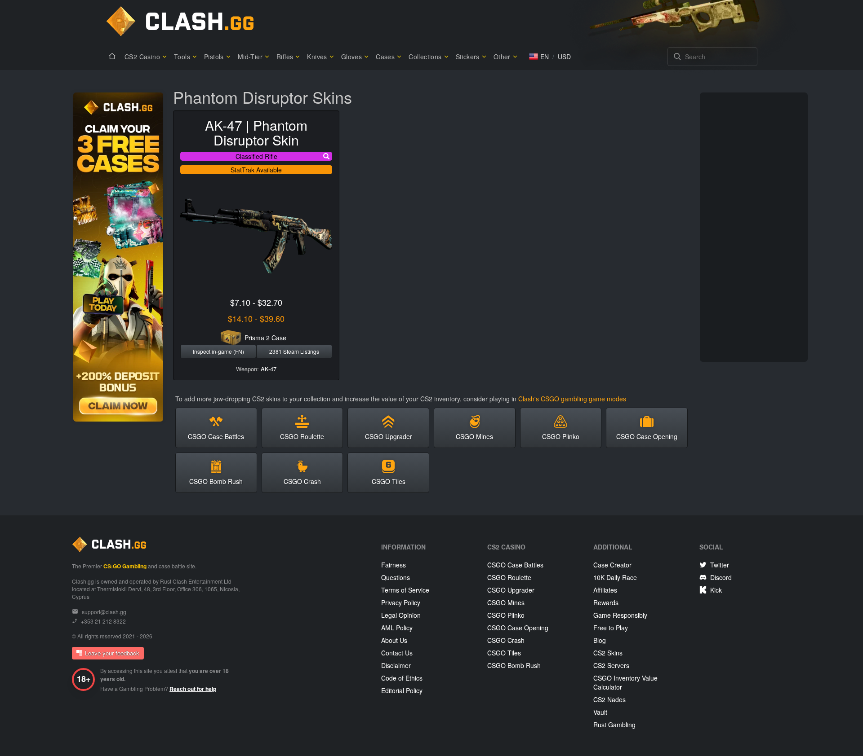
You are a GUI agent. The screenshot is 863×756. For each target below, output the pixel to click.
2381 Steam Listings (294, 351)
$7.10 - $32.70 (256, 302)
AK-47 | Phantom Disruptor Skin (256, 132)
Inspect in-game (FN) (218, 351)
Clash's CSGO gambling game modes (572, 398)
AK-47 (268, 369)
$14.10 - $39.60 (256, 318)
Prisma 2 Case (265, 337)
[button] (539, 56)
